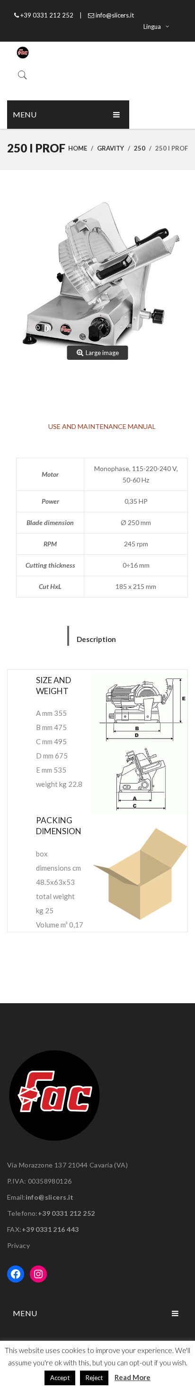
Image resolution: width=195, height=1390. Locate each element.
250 (139, 148)
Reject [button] (94, 1377)
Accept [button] (60, 1377)
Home (77, 148)
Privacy (18, 1245)
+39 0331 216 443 (50, 1229)
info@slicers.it (50, 1197)
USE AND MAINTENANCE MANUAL (102, 426)
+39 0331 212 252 (66, 1213)
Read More (133, 1377)
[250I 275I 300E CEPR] (97, 280)
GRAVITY (110, 148)
